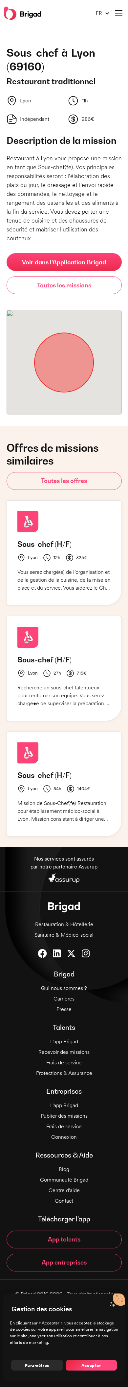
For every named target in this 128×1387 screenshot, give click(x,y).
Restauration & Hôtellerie (64, 924)
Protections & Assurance (64, 1073)
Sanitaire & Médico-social (64, 935)
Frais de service (64, 1062)
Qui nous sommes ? (64, 988)
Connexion (64, 1137)
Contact (64, 1201)
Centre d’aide (64, 1190)
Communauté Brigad (64, 1180)
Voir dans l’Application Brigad (64, 262)
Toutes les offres (64, 480)
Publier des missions (64, 1116)
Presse (64, 1009)
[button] (100, 13)
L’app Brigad (64, 1041)
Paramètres (37, 1365)
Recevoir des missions (64, 1052)
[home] (22, 13)
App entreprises (64, 1262)
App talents (64, 1239)
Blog (64, 1169)
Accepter (91, 1365)
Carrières (64, 999)
